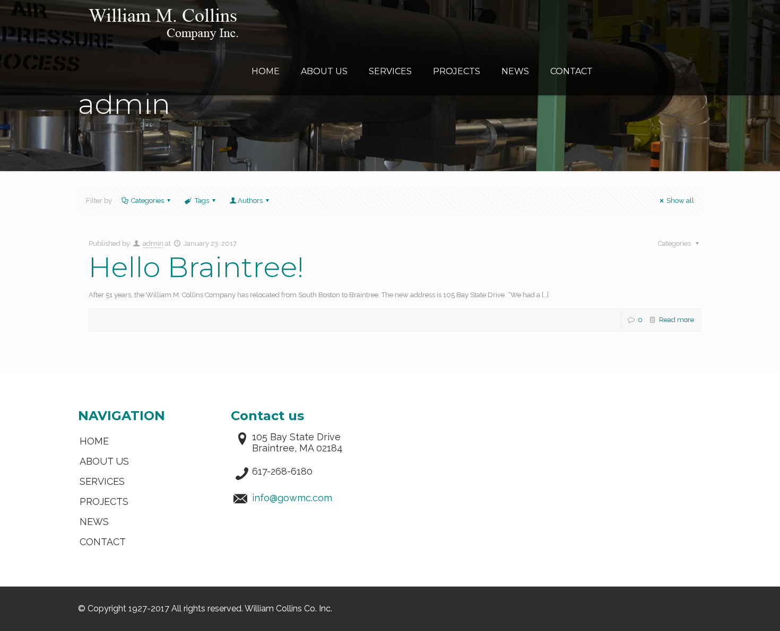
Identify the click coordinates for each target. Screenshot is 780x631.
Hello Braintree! (196, 267)
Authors (250, 201)
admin (153, 243)
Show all (680, 201)
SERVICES (102, 481)
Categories (147, 201)
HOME (94, 441)
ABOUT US (104, 461)
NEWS (94, 521)
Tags (202, 201)
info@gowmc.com (292, 497)
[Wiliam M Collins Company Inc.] (163, 24)
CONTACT (103, 541)
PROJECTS (104, 501)
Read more (676, 320)
